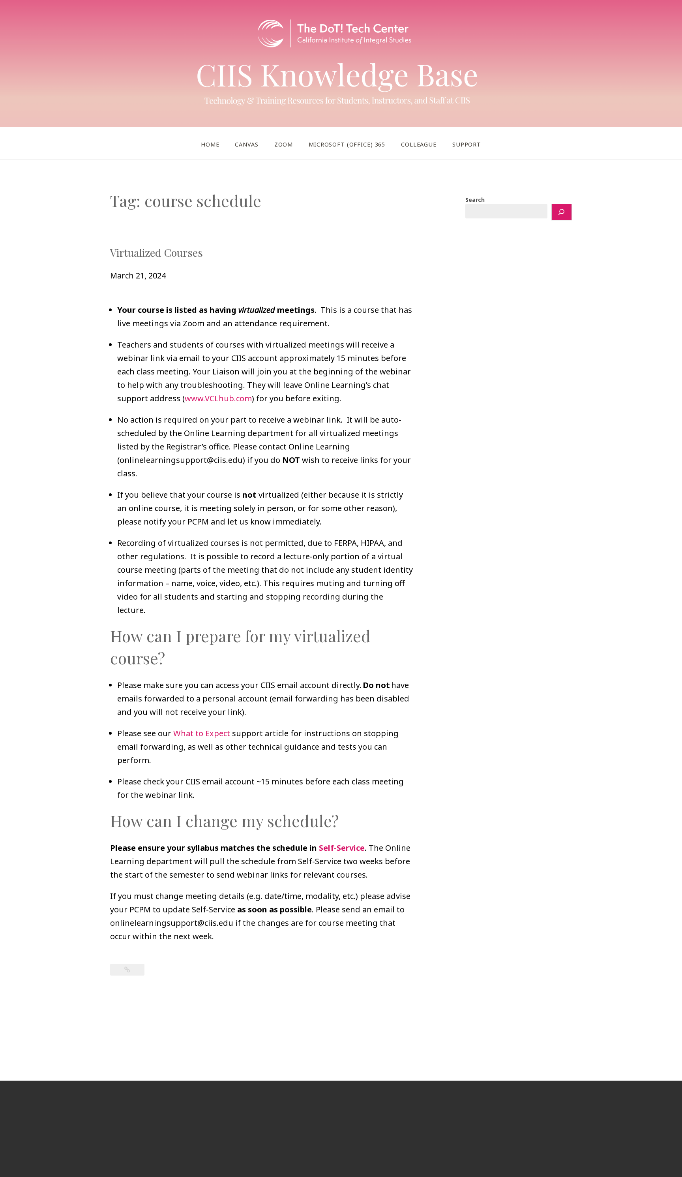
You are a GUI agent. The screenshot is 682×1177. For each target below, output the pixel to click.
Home (210, 144)
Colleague (419, 144)
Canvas (246, 144)
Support (466, 144)
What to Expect (201, 733)
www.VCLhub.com (218, 398)
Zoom (283, 144)
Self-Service (342, 847)
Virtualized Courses (156, 252)
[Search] (561, 212)
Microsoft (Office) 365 (347, 144)
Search (475, 199)
